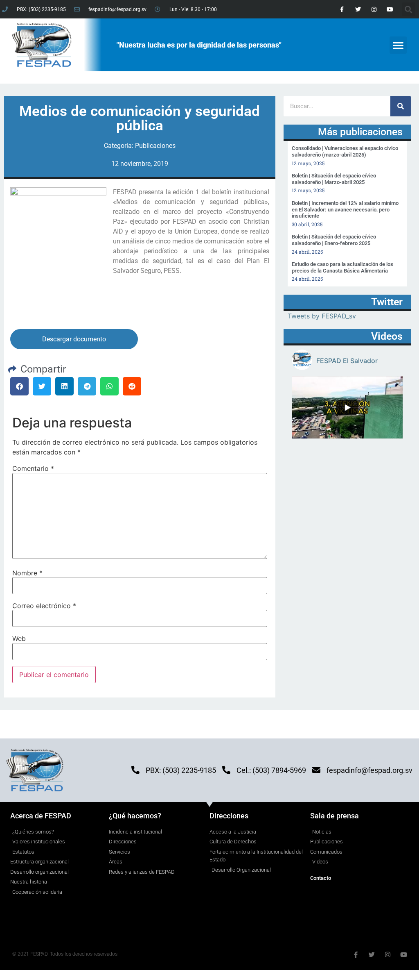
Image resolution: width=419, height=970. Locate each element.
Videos (387, 336)
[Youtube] (390, 9)
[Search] (400, 106)
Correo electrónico (44, 605)
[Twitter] (358, 9)
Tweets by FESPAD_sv (322, 316)
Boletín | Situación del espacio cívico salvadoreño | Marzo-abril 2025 (334, 179)
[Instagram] (374, 9)
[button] (398, 45)
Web (19, 638)
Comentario (33, 468)
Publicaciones (155, 146)
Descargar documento (74, 339)
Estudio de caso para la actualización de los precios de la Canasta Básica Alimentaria (342, 267)
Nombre (27, 573)
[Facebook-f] (342, 9)
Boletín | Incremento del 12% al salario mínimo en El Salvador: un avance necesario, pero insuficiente (345, 209)
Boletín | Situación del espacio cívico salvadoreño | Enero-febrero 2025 (334, 240)
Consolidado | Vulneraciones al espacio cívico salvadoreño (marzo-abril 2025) (345, 151)
